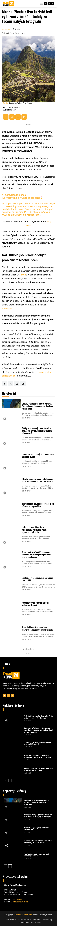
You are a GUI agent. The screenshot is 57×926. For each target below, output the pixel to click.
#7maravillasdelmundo (14, 194)
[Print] (24, 117)
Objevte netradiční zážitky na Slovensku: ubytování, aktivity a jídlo (38, 769)
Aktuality (6, 29)
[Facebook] (45, 3)
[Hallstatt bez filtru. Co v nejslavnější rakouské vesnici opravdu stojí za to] (11, 534)
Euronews (7, 308)
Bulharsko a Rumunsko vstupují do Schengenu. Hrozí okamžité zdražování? (38, 756)
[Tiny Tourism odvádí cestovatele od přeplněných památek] (11, 509)
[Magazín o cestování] (9, 3)
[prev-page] (5, 780)
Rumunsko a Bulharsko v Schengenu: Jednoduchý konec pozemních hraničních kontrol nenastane (38, 730)
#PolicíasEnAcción (40, 212)
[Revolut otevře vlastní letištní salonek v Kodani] (11, 608)
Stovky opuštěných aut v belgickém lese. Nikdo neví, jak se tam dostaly (37, 480)
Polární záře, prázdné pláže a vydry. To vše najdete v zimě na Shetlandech (38, 717)
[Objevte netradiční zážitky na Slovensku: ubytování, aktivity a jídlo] (13, 770)
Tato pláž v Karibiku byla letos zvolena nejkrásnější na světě (37, 743)
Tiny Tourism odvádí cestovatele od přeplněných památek (38, 505)
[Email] (18, 117)
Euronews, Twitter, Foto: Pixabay (20, 103)
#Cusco (6, 214)
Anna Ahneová (14, 107)
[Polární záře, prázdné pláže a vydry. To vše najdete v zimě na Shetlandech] (13, 718)
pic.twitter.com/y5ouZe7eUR (26, 214)
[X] (52, 3)
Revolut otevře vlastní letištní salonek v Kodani (35, 604)
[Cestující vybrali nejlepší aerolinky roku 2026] (11, 583)
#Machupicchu (13, 209)
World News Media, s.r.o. (23, 915)
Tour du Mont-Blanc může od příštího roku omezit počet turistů (37, 628)
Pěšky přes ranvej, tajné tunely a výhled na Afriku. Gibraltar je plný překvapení (37, 431)
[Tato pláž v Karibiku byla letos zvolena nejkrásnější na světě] (13, 744)
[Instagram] (49, 3)
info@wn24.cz (17, 899)
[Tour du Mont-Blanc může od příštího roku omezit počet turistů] (11, 633)
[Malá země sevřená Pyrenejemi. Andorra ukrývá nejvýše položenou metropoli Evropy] (11, 559)
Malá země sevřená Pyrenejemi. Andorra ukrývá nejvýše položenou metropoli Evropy (37, 554)
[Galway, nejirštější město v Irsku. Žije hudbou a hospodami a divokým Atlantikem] (11, 410)
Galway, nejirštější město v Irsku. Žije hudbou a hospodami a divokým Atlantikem (37, 406)
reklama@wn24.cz (20, 901)
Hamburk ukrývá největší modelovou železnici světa (38, 455)
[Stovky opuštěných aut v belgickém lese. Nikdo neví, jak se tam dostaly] (11, 484)
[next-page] (10, 780)
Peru (23, 274)
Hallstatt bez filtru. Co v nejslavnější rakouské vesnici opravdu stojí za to (35, 530)
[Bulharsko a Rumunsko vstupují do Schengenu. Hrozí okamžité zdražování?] (13, 757)
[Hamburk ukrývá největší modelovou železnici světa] (11, 460)
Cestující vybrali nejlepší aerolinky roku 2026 (37, 579)
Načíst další (27, 649)
